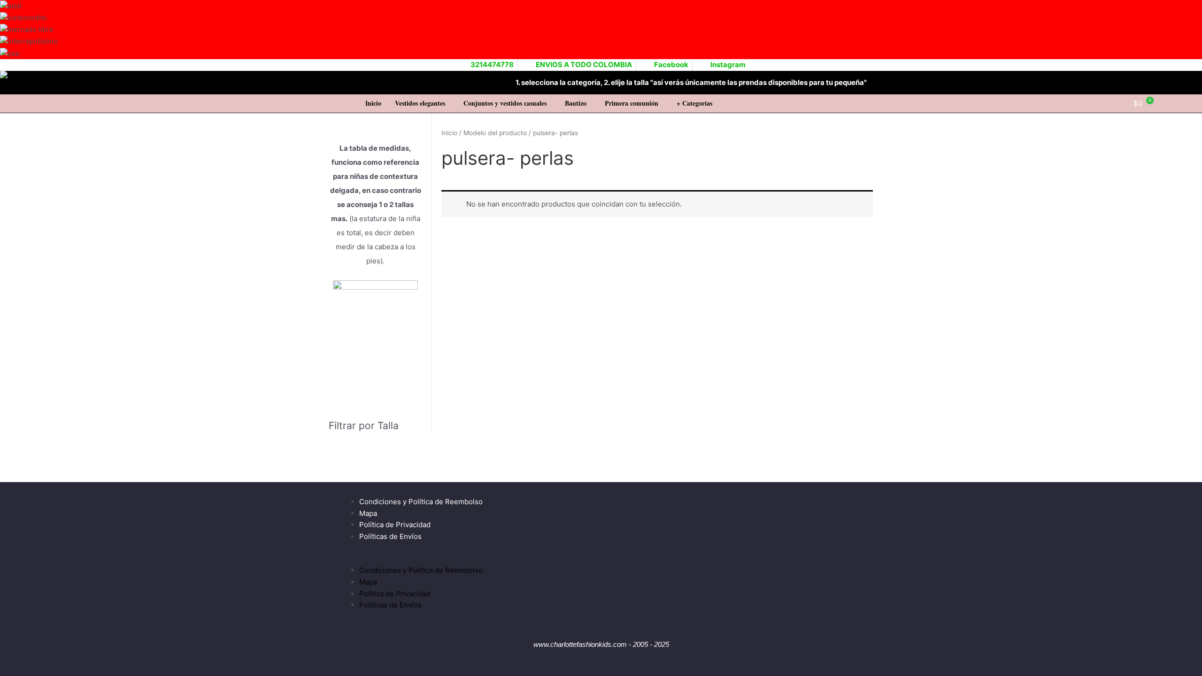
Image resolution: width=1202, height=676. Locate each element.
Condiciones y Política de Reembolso (421, 501)
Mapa (368, 513)
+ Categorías (694, 103)
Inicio (373, 103)
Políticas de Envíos (390, 536)
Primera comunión (631, 103)
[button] (422, 103)
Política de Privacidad (395, 524)
